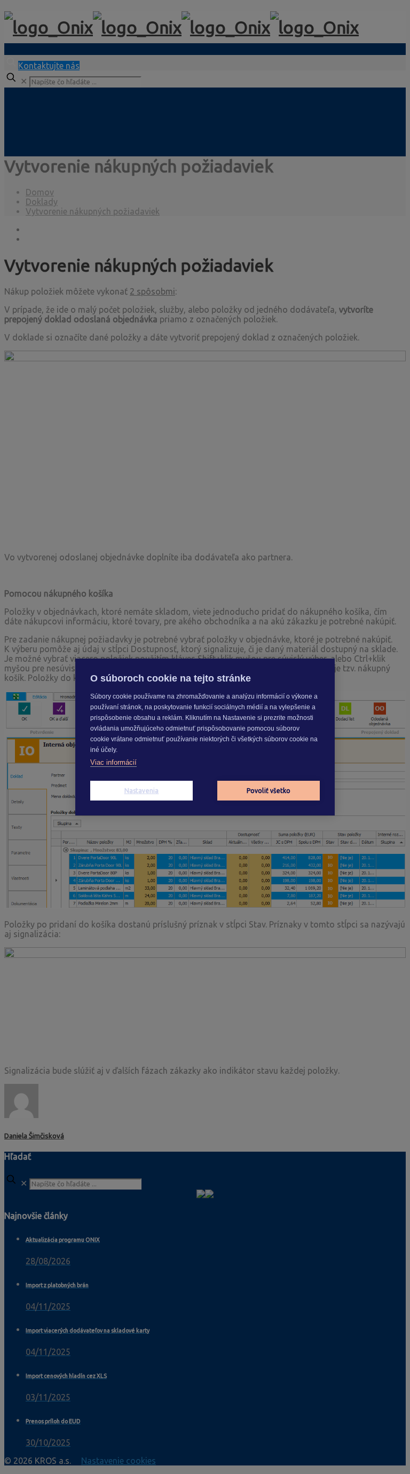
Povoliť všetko (269, 790)
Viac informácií (113, 762)
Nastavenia (141, 790)
